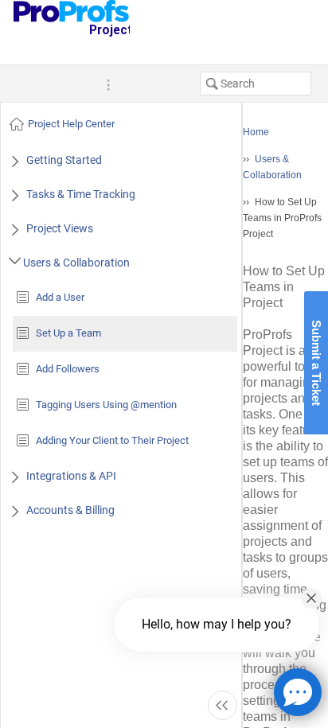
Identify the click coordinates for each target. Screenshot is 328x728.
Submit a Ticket (316, 363)
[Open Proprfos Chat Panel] (298, 692)
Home (256, 132)
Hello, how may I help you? (216, 624)
